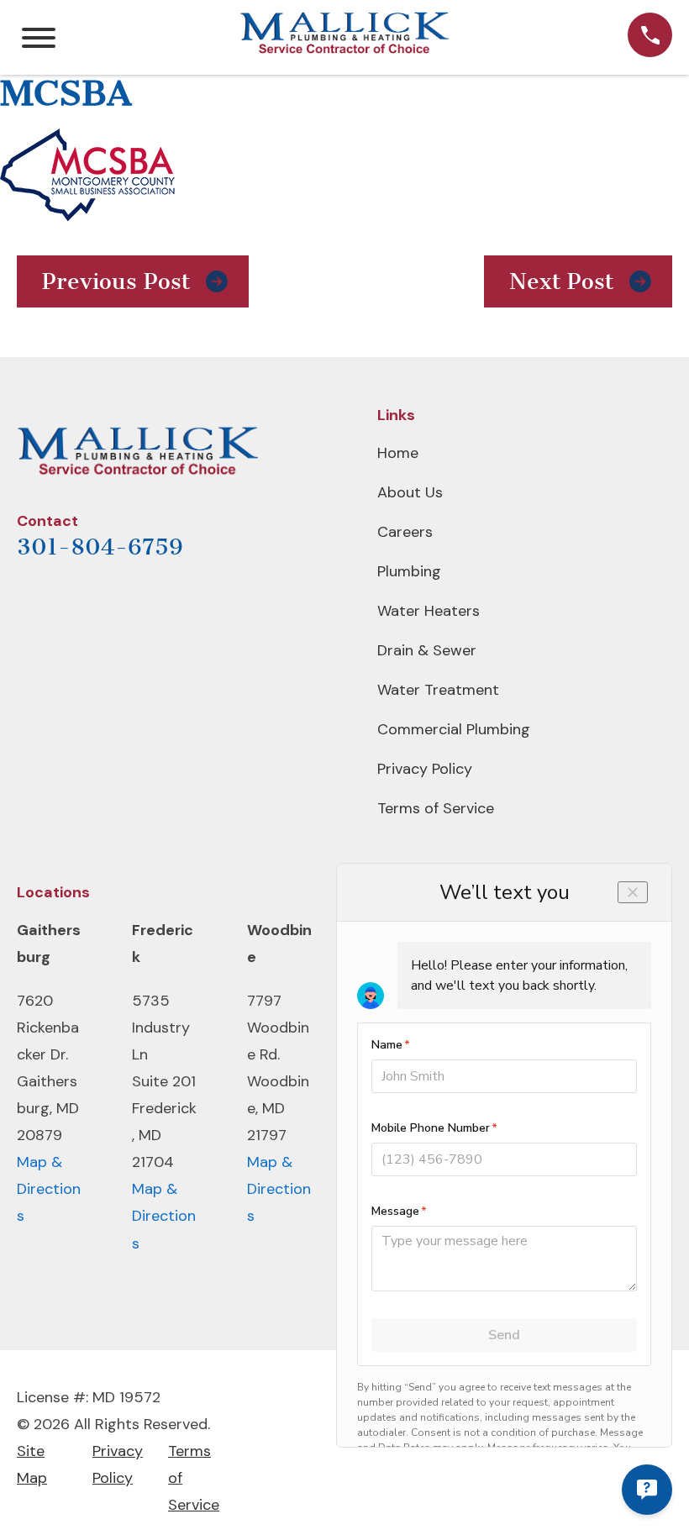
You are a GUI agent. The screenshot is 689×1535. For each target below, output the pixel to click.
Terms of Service (435, 808)
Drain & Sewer (426, 650)
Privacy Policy (424, 769)
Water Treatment (438, 690)
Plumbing (409, 571)
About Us (410, 492)
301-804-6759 (100, 547)
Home (397, 453)
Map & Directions (49, 1189)
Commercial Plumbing (453, 729)
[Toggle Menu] (38, 38)
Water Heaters (428, 611)
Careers (405, 532)
